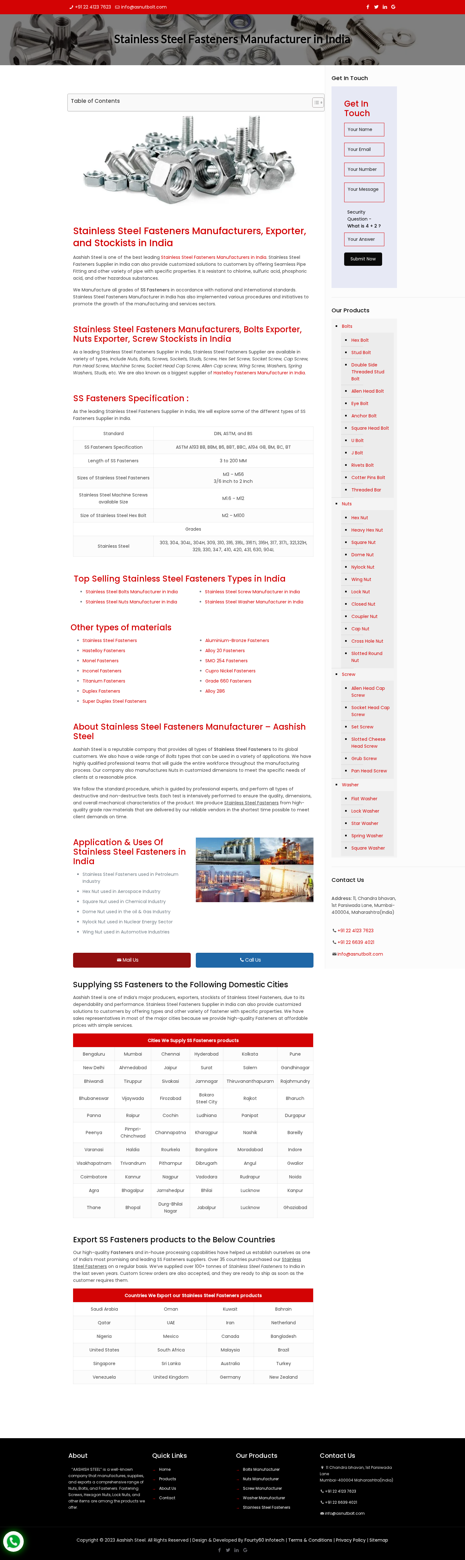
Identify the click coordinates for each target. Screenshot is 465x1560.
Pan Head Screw (369, 771)
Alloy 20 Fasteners (225, 650)
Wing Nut (361, 579)
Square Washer (368, 848)
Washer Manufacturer (264, 1498)
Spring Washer (367, 836)
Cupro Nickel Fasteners (230, 671)
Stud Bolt (361, 352)
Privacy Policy (351, 1540)
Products (167, 1479)
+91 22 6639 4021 (356, 942)
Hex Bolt (360, 340)
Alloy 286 (215, 691)
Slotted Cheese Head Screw (368, 742)
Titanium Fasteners (104, 681)
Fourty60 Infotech (264, 1540)
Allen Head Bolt (367, 391)
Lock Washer (365, 811)
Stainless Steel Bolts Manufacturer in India (132, 592)
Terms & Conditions (310, 1540)
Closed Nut (363, 604)
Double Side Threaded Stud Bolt (367, 372)
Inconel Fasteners (102, 671)
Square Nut (363, 542)
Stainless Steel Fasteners (110, 640)
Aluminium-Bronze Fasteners (237, 640)
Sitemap (378, 1540)
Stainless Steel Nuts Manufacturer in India (131, 602)
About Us (167, 1488)
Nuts (347, 504)
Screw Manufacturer (262, 1488)
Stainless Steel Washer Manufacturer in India (254, 602)
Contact (167, 1498)
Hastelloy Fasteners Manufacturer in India (259, 373)
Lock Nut (360, 592)
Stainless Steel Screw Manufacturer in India (252, 592)
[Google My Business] (393, 6)
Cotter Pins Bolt (368, 477)
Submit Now (363, 259)
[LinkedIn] (384, 6)
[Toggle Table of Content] (314, 102)
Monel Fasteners (101, 661)
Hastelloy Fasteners (104, 650)
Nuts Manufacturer (261, 1479)
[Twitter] (376, 6)
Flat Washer (364, 799)
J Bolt (357, 453)
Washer (350, 785)
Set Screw (362, 727)
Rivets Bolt (362, 465)
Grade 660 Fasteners (228, 681)
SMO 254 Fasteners (226, 661)
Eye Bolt (360, 403)
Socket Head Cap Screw (370, 711)
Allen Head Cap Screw (368, 691)
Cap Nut (360, 629)
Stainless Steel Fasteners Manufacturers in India (213, 257)
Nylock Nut (363, 567)
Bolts (347, 326)
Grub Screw (364, 758)
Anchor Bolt (364, 416)
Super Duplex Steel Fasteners (114, 701)
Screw (348, 674)
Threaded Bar (366, 490)
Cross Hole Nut (367, 641)
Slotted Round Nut (366, 657)
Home (164, 1469)
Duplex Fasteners (101, 691)
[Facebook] (367, 6)
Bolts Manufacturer (261, 1469)
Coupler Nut (364, 616)
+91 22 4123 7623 (93, 7)
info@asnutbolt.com (144, 7)
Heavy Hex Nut (367, 530)
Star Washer (364, 823)
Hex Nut (359, 518)
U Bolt (357, 440)
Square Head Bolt (370, 428)
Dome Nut (362, 555)
